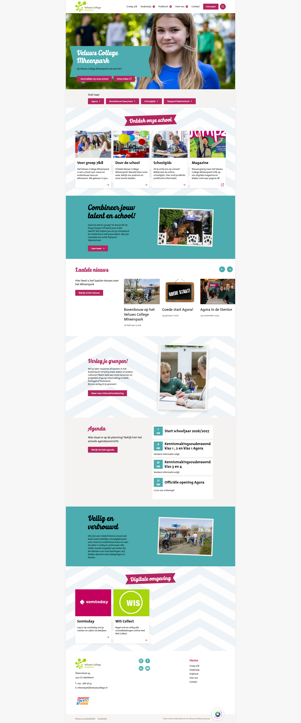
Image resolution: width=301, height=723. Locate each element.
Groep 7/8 (132, 6)
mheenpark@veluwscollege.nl (92, 687)
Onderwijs (146, 6)
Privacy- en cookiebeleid (85, 718)
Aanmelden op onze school (94, 78)
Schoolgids (211, 6)
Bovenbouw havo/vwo (121, 101)
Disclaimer (102, 718)
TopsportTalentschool (178, 101)
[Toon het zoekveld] (223, 7)
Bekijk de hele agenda (102, 449)
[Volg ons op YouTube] (147, 668)
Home (194, 661)
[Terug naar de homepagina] (88, 6)
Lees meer (96, 248)
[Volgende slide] (230, 269)
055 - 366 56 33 (84, 683)
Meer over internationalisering (107, 393)
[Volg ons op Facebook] (147, 661)
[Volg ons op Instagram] (141, 661)
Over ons (179, 6)
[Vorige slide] (222, 269)
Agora (94, 101)
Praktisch (163, 6)
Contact (196, 6)
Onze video (123, 78)
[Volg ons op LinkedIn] (141, 668)
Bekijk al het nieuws (89, 292)
